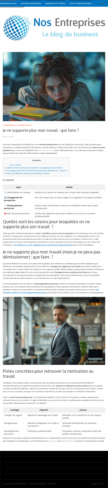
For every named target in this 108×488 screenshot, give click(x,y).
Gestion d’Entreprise (31, 3)
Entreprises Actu (8, 3)
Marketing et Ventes (55, 3)
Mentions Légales (38, 484)
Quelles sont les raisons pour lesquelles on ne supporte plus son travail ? (33, 168)
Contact (52, 484)
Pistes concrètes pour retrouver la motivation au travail (26, 173)
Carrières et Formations (12, 10)
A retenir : (16, 165)
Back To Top (98, 484)
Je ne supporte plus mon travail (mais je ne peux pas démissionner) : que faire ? (36, 170)
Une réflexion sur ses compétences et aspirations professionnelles (43, 245)
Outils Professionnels (81, 3)
